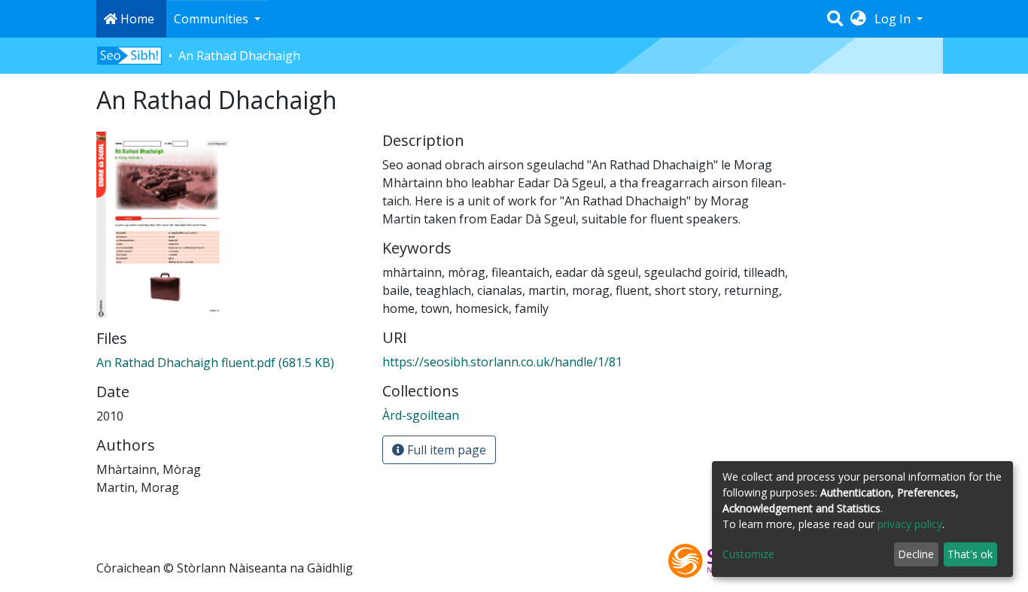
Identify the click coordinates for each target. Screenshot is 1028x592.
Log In (894, 19)
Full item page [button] (445, 450)
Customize (748, 554)
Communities (212, 19)
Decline (916, 554)
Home (135, 19)
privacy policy (909, 524)
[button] (858, 19)
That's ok (970, 554)
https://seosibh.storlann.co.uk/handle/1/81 (502, 362)
